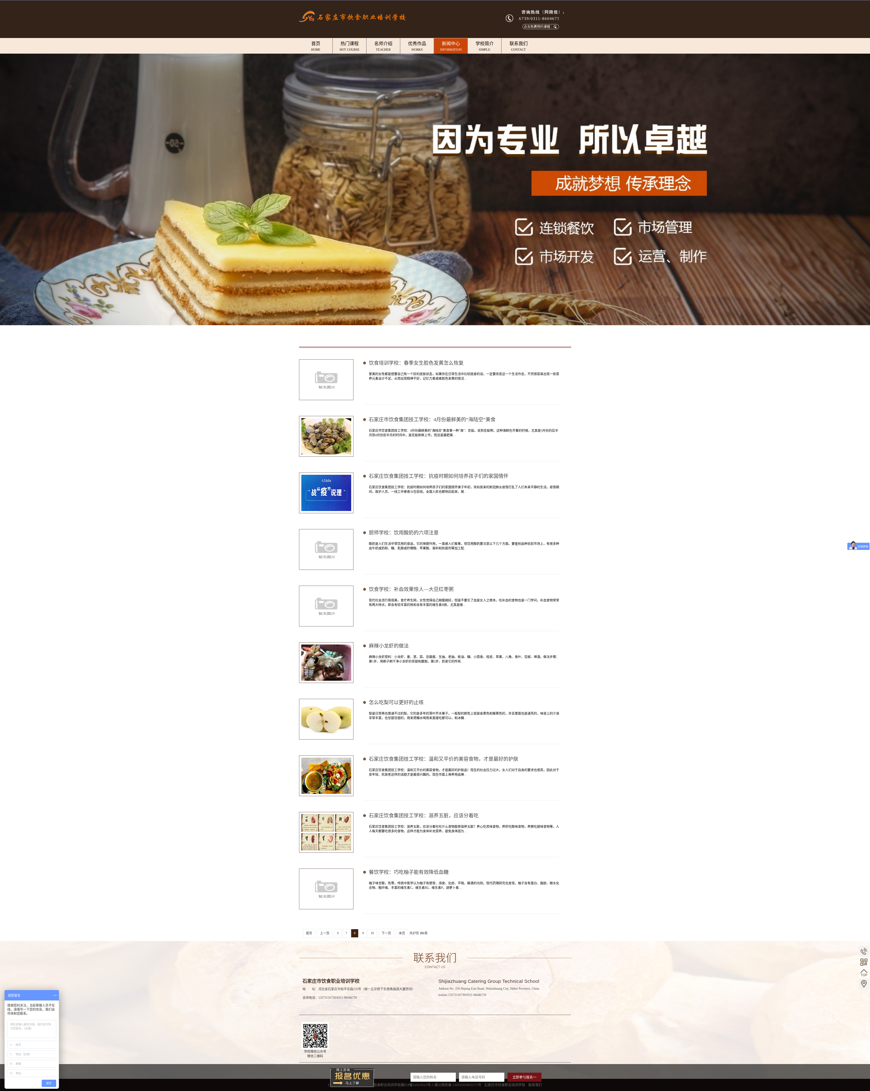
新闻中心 (451, 46)
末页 (402, 933)
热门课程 (350, 46)
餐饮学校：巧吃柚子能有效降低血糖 (409, 872)
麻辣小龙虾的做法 (389, 646)
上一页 (324, 933)
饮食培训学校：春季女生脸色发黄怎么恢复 (416, 363)
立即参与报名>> (524, 1077)
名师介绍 (383, 46)
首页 (315, 46)
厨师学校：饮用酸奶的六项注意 (404, 532)
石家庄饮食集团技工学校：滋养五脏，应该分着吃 (423, 815)
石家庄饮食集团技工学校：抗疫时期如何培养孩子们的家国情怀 (438, 476)
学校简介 (485, 46)
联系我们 (519, 46)
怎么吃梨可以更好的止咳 (396, 702)
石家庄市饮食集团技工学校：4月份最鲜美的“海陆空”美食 (432, 419)
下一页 (386, 933)
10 (372, 933)
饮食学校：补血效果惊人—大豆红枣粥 (411, 589)
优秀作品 (417, 46)
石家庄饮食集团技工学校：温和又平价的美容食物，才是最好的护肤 (443, 759)
